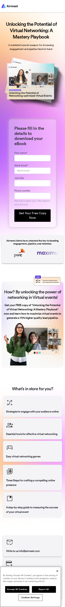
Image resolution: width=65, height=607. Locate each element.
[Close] (57, 571)
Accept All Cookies (17, 589)
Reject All (44, 589)
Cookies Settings (30, 598)
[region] (30, 587)
